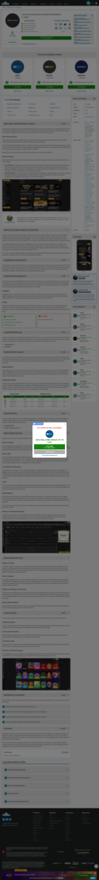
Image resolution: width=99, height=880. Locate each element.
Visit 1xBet (49, 446)
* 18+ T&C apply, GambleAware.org (49, 455)
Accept (93, 878)
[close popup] (65, 424)
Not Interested (49, 452)
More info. (61, 878)
